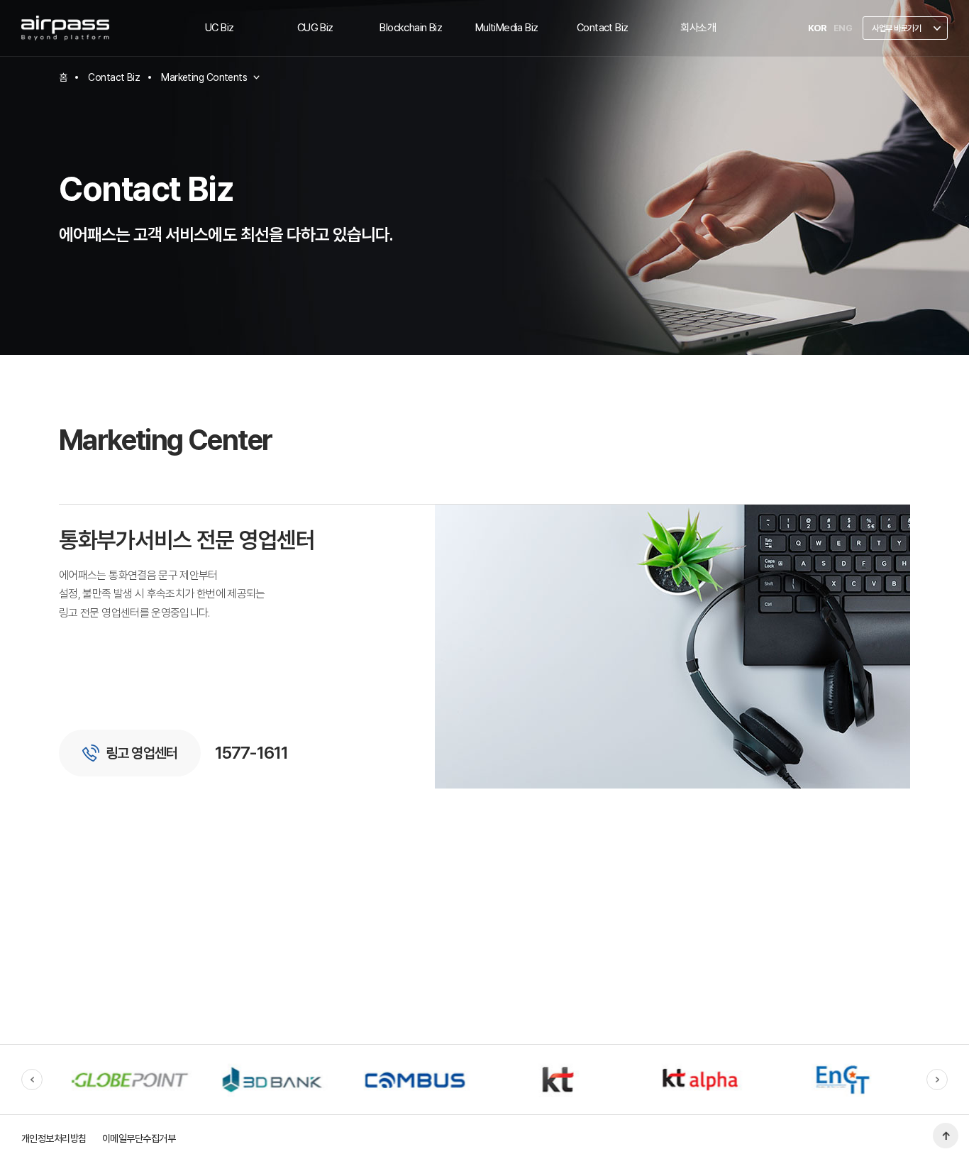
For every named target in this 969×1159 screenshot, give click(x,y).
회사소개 (698, 27)
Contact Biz (602, 27)
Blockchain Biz (411, 27)
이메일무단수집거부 (138, 1138)
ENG (843, 28)
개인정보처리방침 (54, 1138)
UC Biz (219, 27)
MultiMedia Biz (506, 27)
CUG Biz (315, 27)
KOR (817, 28)
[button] (32, 1079)
